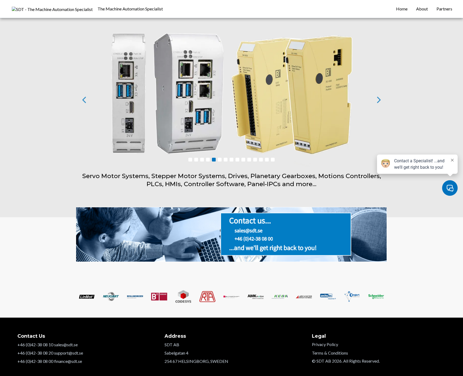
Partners (444, 8)
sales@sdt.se (66, 344)
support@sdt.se (68, 352)
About (422, 8)
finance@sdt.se (68, 361)
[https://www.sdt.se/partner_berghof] (231, 100)
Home (402, 8)
